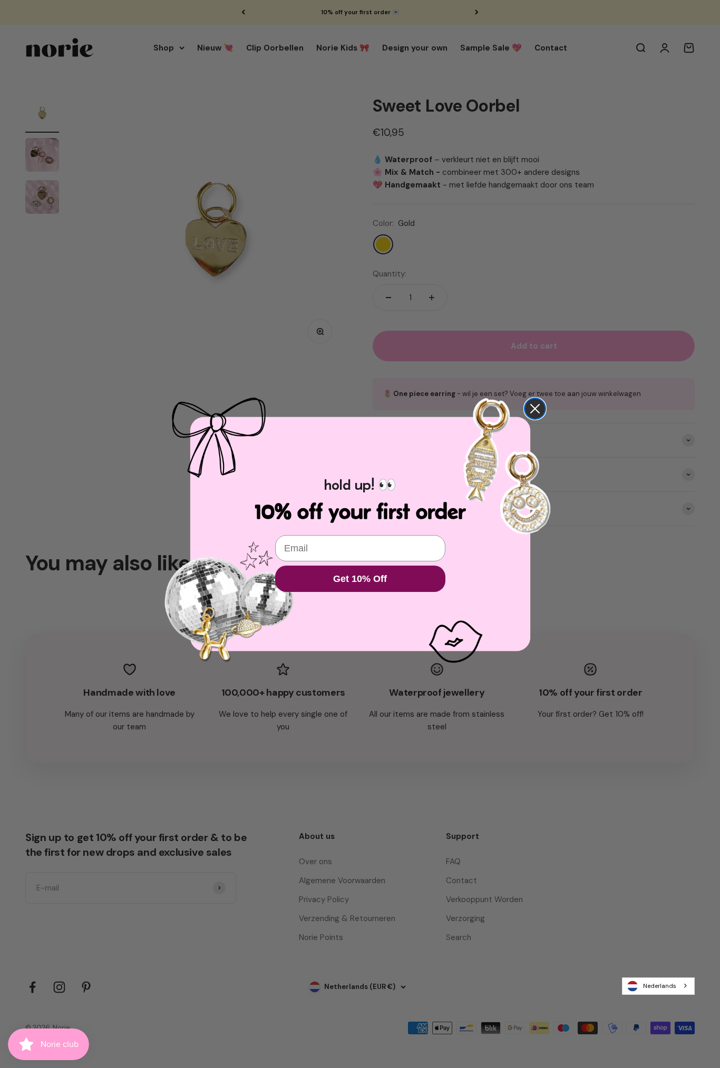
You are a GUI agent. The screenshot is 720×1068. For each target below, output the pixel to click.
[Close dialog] (535, 408)
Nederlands (659, 986)
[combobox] (658, 985)
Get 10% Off (360, 578)
